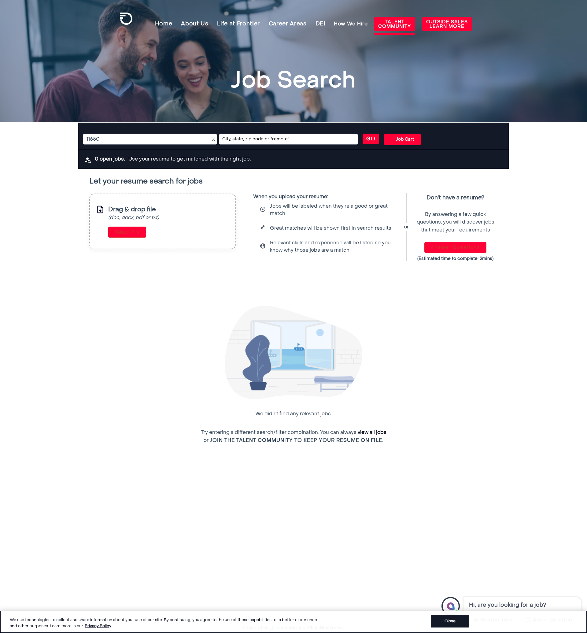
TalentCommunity (394, 24)
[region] (293, 622)
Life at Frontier (238, 23)
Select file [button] (127, 232)
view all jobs (372, 432)
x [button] (213, 139)
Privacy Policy (98, 625)
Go (370, 138)
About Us (194, 23)
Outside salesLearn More (447, 24)
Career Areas (288, 23)
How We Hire (350, 23)
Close (450, 621)
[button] (402, 139)
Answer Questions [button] (455, 247)
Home (163, 23)
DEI (321, 23)
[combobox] (144, 139)
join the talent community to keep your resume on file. (296, 440)
